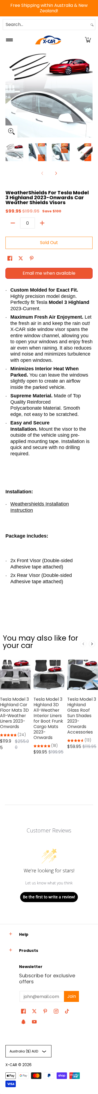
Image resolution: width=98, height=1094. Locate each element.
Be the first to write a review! (49, 896)
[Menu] (9, 40)
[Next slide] (92, 644)
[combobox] (46, 24)
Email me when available (49, 273)
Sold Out (49, 242)
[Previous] (9, 94)
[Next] (89, 94)
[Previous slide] (83, 644)
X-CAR (11, 1064)
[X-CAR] (48, 40)
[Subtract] (12, 223)
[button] (88, 40)
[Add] (42, 223)
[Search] (92, 24)
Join (71, 996)
